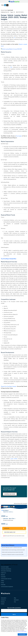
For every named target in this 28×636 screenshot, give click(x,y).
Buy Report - (7, 511)
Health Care (3, 572)
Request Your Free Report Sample (8, 386)
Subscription (3, 597)
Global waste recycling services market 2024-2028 (12, 552)
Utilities (2, 580)
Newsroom (16, 599)
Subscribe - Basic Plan (8, 518)
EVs (11, 67)
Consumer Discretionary (6, 568)
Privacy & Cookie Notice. (22, 631)
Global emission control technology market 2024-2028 (13, 549)
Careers (2, 603)
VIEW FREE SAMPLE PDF (9, 532)
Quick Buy (6, 528)
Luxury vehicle (13, 458)
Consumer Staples (5, 566)
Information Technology (6, 570)
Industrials (3, 576)
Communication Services (6, 578)
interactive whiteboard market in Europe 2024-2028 (12, 554)
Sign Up (14, 614)
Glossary (3, 601)
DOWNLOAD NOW (9, 494)
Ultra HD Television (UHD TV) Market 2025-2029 (12, 547)
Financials (3, 584)
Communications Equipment (7, 586)
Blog (15, 597)
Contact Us (3, 599)
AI (14, 37)
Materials (3, 574)
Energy (2, 582)
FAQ (15, 601)
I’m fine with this (22, 634)
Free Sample (19, 136)
